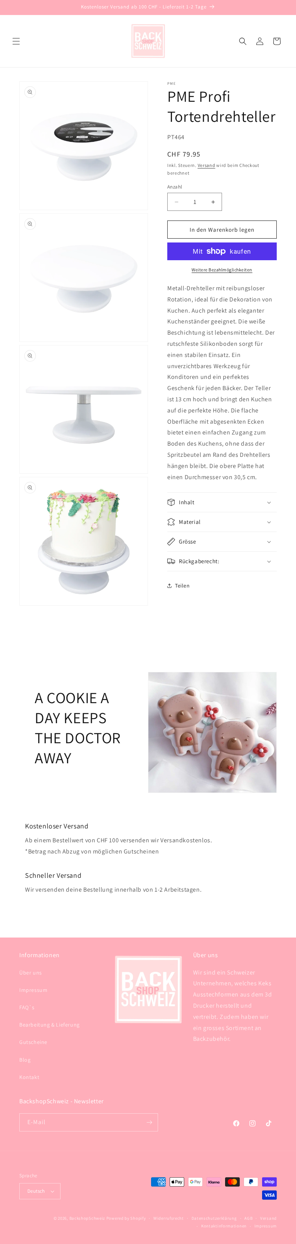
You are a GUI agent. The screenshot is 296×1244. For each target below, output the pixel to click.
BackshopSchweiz (87, 1218)
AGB (248, 1218)
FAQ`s (27, 1007)
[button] (16, 41)
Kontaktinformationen (224, 1226)
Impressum (33, 989)
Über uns (30, 972)
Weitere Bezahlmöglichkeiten (222, 270)
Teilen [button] (182, 585)
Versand (206, 165)
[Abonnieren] (149, 1122)
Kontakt (29, 1077)
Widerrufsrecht (168, 1218)
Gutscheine (33, 1042)
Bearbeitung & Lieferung (49, 1024)
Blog (24, 1059)
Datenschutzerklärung (214, 1218)
